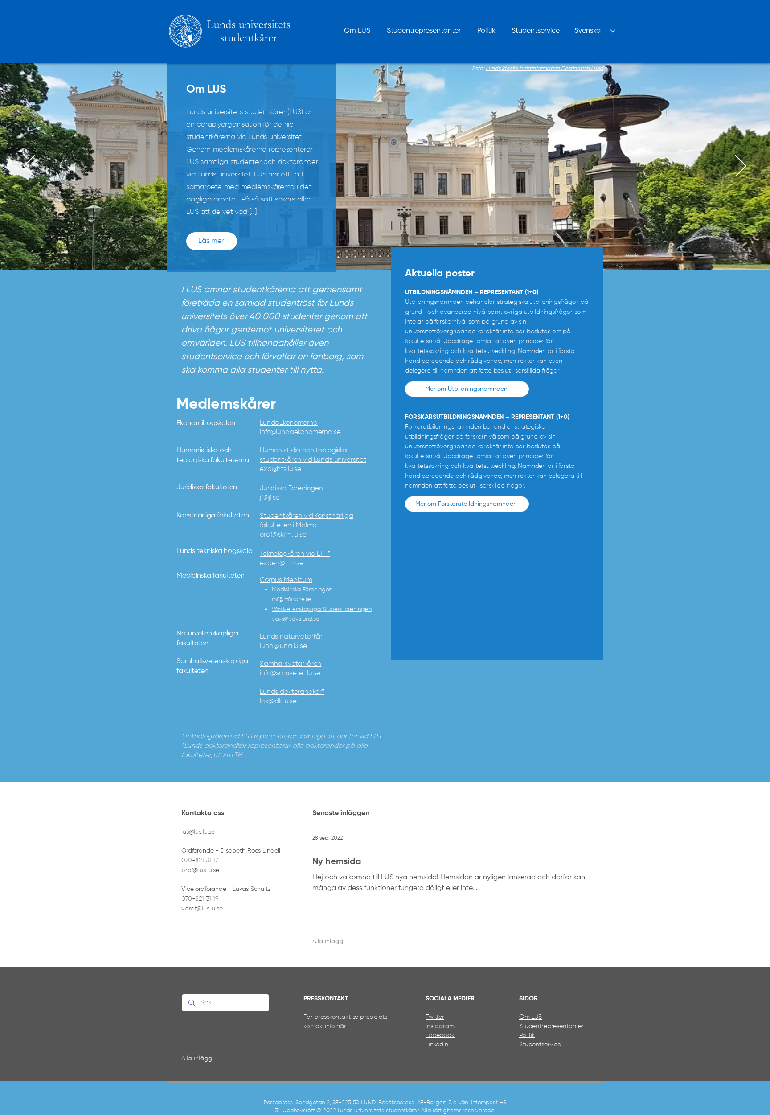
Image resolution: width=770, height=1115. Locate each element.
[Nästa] (740, 166)
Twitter (435, 1017)
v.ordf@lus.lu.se (202, 909)
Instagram (440, 1026)
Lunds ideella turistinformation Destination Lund (544, 68)
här (341, 1026)
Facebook (440, 1035)
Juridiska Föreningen (291, 488)
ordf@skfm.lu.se (283, 534)
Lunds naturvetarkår (291, 636)
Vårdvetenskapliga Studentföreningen (321, 609)
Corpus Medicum (286, 580)
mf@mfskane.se (291, 600)
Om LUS (530, 1017)
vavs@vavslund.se (295, 619)
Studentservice (540, 1044)
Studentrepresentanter (551, 1026)
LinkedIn (437, 1044)
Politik (527, 1035)
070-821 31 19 (200, 899)
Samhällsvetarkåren (290, 663)
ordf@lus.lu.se (200, 870)
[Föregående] (29, 166)
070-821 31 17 (199, 860)
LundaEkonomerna (289, 422)
